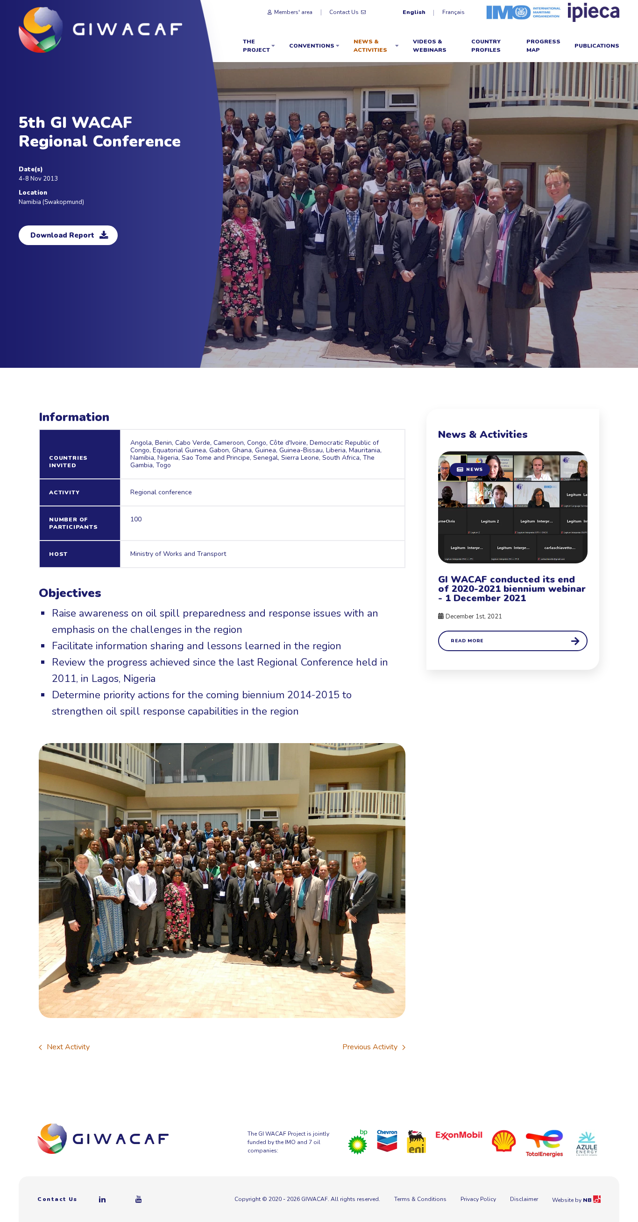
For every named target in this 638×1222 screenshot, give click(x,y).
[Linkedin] (103, 1199)
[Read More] (513, 551)
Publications (596, 45)
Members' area (293, 12)
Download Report (62, 235)
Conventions (311, 45)
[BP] (358, 1142)
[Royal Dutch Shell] (504, 1140)
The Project (256, 46)
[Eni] (416, 1141)
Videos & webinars (430, 46)
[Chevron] (387, 1140)
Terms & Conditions (420, 1199)
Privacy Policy (478, 1199)
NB (588, 1200)
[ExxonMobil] (459, 1135)
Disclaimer (524, 1199)
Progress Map (543, 46)
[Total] (544, 1143)
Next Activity (68, 1047)
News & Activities (370, 46)
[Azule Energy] (587, 1143)
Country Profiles (486, 46)
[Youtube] (139, 1199)
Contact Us (344, 12)
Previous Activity (369, 1047)
